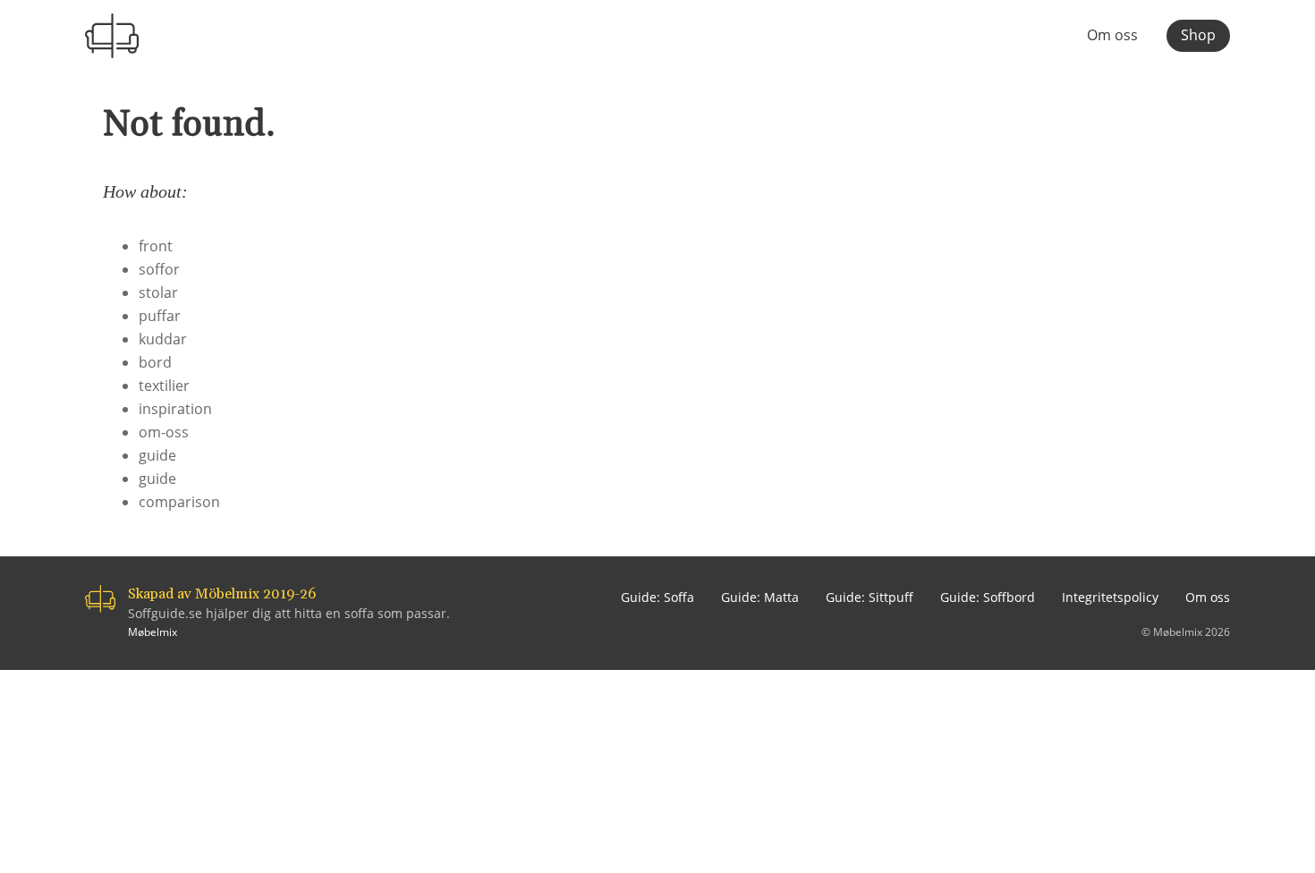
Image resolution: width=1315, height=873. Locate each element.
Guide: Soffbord (987, 597)
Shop (1198, 35)
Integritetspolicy (1110, 597)
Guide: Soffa (657, 597)
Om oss (1112, 36)
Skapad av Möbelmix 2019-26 (222, 594)
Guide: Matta (760, 597)
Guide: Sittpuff (869, 597)
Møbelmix (152, 632)
